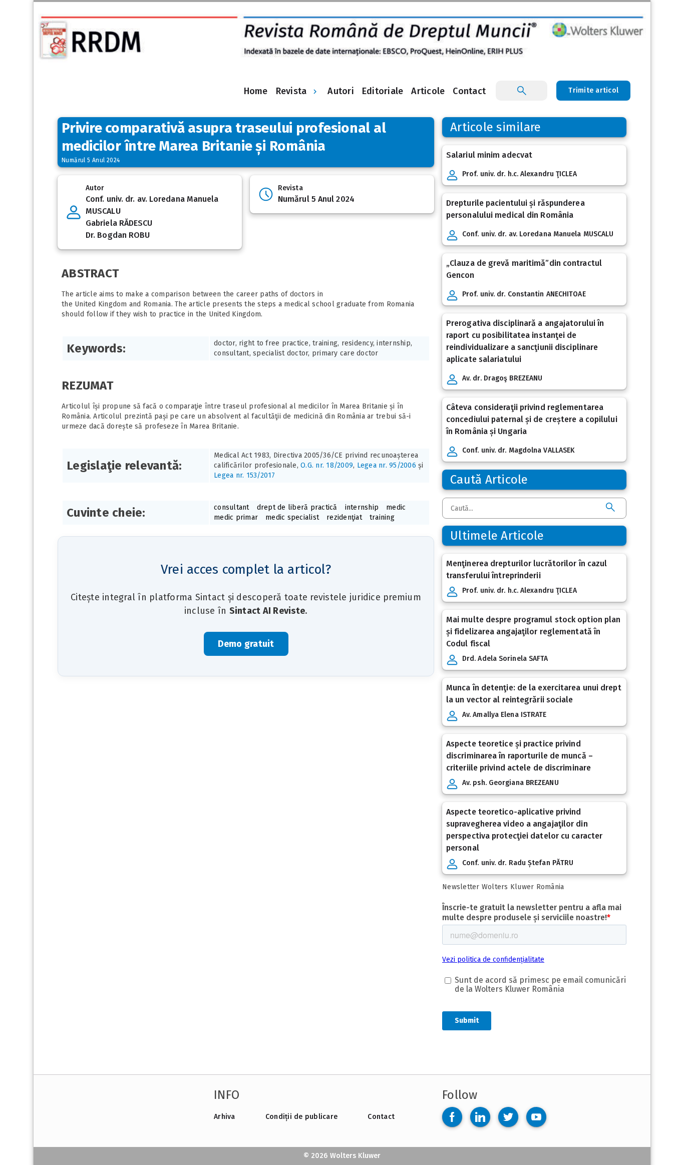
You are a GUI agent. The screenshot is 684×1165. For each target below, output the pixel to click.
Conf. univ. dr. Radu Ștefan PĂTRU (517, 863)
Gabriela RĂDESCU (119, 223)
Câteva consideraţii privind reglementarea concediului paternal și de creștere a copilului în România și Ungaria (531, 419)
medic (396, 507)
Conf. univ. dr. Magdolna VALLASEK (518, 450)
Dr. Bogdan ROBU (118, 235)
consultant (231, 507)
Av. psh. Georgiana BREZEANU (510, 783)
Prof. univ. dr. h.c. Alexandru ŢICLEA (519, 174)
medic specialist (292, 517)
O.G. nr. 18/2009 (326, 465)
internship (362, 507)
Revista (291, 91)
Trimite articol (593, 90)
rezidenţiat (344, 517)
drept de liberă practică (297, 507)
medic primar (236, 517)
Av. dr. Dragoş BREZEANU (502, 378)
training (382, 517)
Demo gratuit (246, 643)
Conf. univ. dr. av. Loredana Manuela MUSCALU (152, 205)
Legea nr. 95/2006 (386, 465)
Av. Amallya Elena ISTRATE (504, 714)
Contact (381, 1116)
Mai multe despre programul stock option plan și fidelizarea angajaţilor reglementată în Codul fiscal (533, 631)
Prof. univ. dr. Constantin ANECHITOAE (524, 294)
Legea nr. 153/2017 (244, 475)
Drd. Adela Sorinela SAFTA (505, 658)
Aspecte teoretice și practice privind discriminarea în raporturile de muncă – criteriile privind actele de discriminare (519, 755)
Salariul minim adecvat (489, 155)
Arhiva (224, 1116)
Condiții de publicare (301, 1116)
